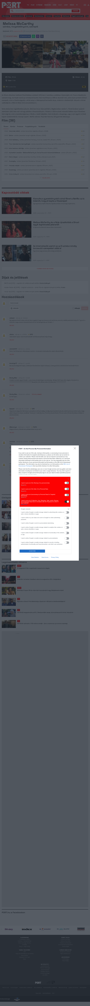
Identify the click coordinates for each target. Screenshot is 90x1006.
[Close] (75, 449)
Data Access (45, 557)
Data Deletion (35, 557)
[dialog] (45, 503)
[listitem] (45, 479)
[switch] (67, 483)
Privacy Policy (55, 557)
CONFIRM (32, 551)
